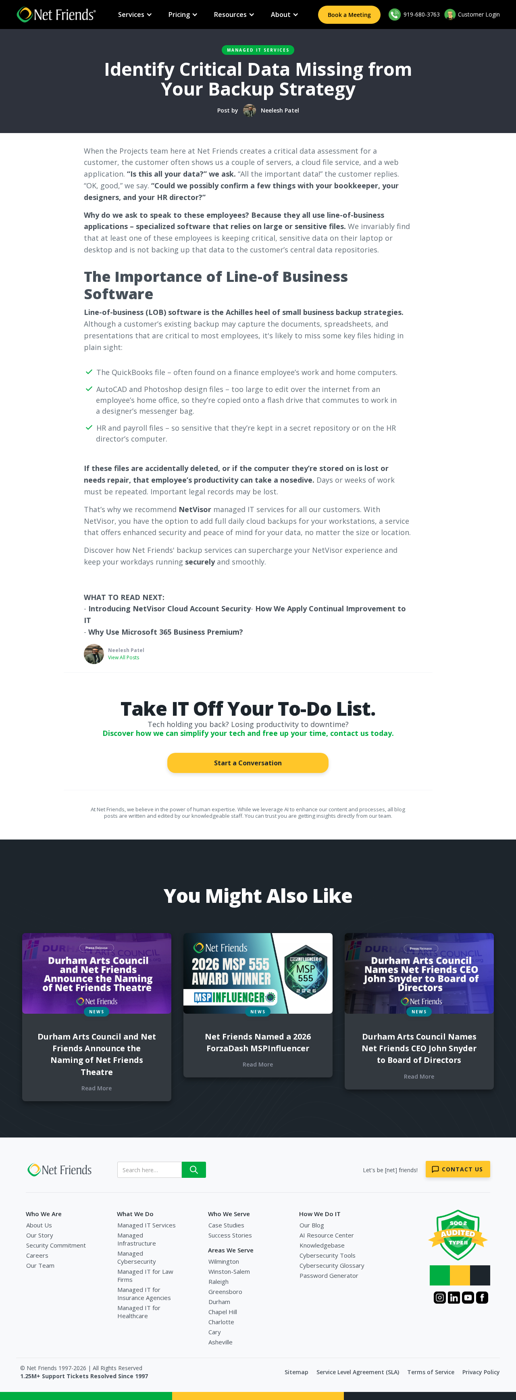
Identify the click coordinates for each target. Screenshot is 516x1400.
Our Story (39, 1235)
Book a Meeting (349, 15)
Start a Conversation (248, 762)
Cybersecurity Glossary (332, 1265)
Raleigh (218, 1281)
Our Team (40, 1265)
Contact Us (462, 1169)
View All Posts (123, 657)
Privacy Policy (481, 1372)
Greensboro (225, 1292)
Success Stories (230, 1235)
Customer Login (479, 14)
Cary (214, 1332)
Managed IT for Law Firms (145, 1275)
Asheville (220, 1342)
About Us (39, 1225)
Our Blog (312, 1225)
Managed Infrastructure (136, 1239)
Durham (219, 1302)
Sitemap (296, 1372)
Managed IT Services (258, 50)
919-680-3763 (421, 14)
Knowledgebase (322, 1245)
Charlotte (221, 1322)
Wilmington (223, 1261)
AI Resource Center (327, 1235)
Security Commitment (56, 1245)
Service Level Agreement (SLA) (357, 1372)
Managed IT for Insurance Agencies (144, 1293)
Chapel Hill (222, 1312)
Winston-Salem (229, 1271)
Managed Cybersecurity (136, 1257)
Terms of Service (430, 1372)
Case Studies (226, 1225)
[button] (135, 14)
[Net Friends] (60, 1170)
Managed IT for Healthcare (138, 1312)
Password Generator (329, 1275)
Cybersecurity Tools (328, 1255)
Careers (37, 1255)
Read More (96, 1088)
